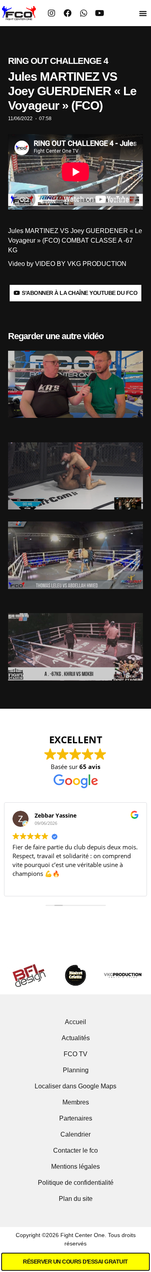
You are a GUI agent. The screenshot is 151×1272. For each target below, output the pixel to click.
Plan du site (76, 1198)
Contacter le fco (75, 1150)
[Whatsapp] (84, 13)
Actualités (76, 1038)
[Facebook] (68, 13)
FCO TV (75, 1054)
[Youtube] (100, 13)
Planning (76, 1070)
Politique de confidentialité (76, 1182)
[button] (143, 13)
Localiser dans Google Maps (75, 1086)
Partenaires (75, 1118)
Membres (75, 1102)
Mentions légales (75, 1166)
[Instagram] (51, 13)
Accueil (75, 1021)
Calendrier (75, 1134)
